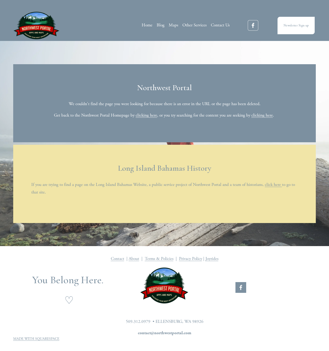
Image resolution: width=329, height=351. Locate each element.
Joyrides (211, 259)
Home (147, 25)
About (134, 259)
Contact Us (220, 25)
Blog (160, 25)
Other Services (194, 25)
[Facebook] (253, 25)
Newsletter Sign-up (296, 25)
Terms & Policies (159, 259)
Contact (117, 259)
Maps (173, 25)
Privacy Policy (190, 259)
